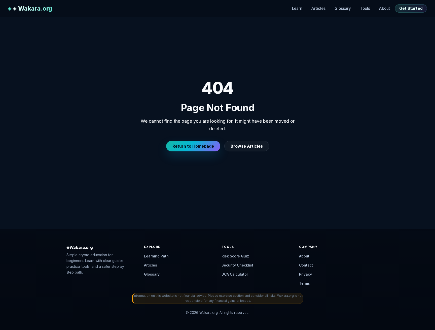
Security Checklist (237, 265)
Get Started (411, 8)
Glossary (343, 8)
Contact (306, 265)
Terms (304, 283)
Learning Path (156, 256)
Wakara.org (35, 8)
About (384, 8)
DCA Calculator (235, 274)
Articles (318, 8)
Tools (365, 8)
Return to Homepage (193, 146)
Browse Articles (247, 146)
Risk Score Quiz (235, 256)
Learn (297, 8)
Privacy (305, 274)
